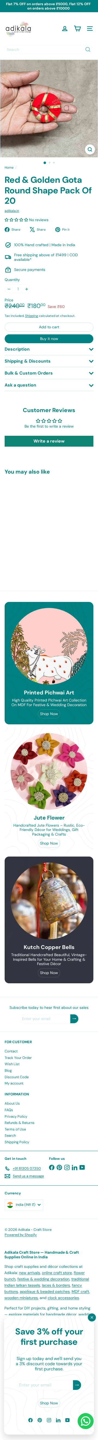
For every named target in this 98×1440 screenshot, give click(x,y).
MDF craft (80, 1291)
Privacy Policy (16, 1116)
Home (9, 167)
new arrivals (29, 1272)
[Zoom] (90, 149)
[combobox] (49, 49)
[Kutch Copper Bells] (49, 901)
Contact (11, 1051)
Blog (8, 1070)
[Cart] (77, 28)
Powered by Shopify (21, 1234)
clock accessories (63, 1297)
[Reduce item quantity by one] (9, 289)
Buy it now (49, 338)
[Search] (87, 49)
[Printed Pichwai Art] (49, 646)
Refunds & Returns (20, 1122)
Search (10, 1135)
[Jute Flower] (49, 771)
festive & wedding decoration (43, 1279)
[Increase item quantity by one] (26, 289)
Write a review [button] (49, 441)
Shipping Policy (17, 1142)
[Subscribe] (77, 1385)
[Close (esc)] (92, 1318)
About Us (12, 1103)
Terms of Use (15, 1129)
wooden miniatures (21, 1297)
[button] (17, 219)
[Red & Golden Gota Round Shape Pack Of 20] (38, 524)
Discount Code (17, 1077)
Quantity (12, 279)
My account (14, 1083)
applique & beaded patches (45, 1291)
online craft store (57, 1272)
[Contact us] (86, 1421)
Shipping (31, 316)
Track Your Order (18, 1057)
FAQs (9, 1110)
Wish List (12, 1064)
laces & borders (56, 1285)
